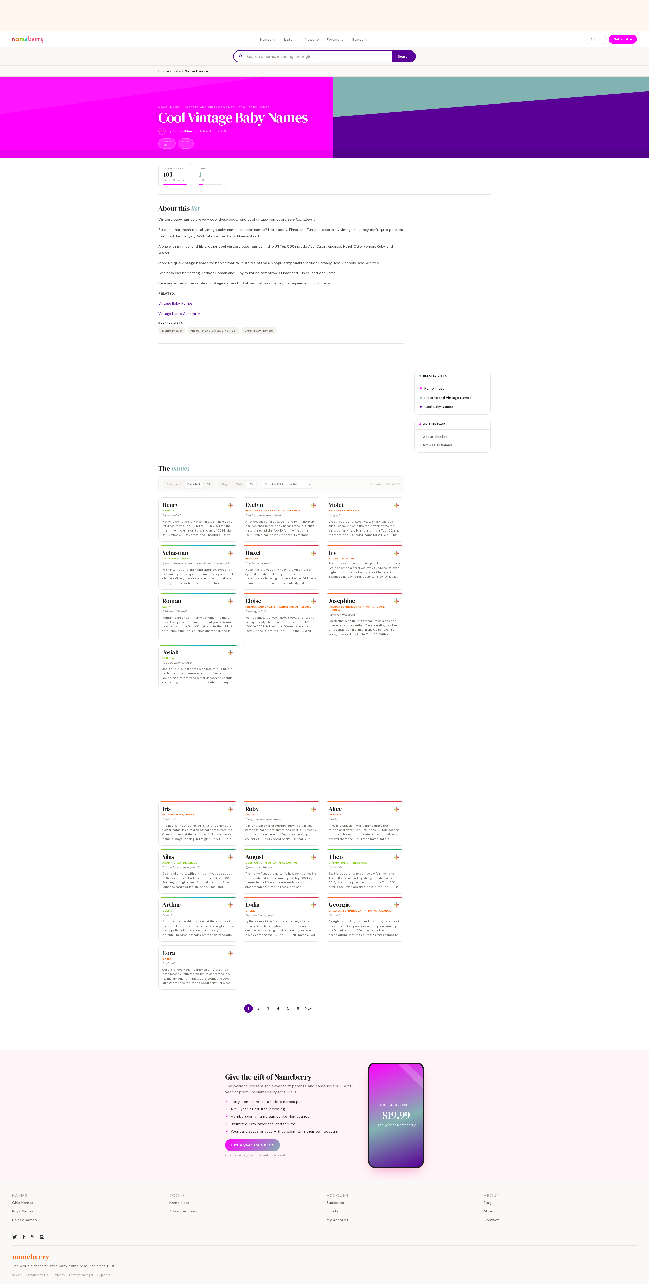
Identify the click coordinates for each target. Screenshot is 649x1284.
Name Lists (179, 1202)
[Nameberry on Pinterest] (32, 1236)
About (489, 1211)
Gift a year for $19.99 (252, 1145)
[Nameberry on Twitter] (14, 1236)
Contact (491, 1220)
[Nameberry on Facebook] (23, 1236)
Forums (333, 39)
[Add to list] (230, 505)
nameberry (31, 1256)
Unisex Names (24, 1220)
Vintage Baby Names (175, 303)
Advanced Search (185, 1211)
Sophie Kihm (182, 131)
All (208, 484)
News (309, 39)
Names (266, 39)
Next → (311, 1008)
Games (358, 39)
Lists (288, 39)
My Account (337, 1220)
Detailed (193, 484)
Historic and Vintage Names (213, 331)
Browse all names (437, 445)
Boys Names (23, 1211)
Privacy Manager (81, 1275)
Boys (225, 484)
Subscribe (623, 39)
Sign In (595, 39)
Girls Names (22, 1202)
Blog (487, 1202)
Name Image (172, 331)
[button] (281, 484)
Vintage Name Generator (179, 313)
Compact (174, 484)
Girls (239, 484)
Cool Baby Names (259, 331)
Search (404, 56)
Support (104, 1275)
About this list (435, 437)
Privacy (59, 1275)
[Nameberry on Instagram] (42, 1236)
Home (163, 71)
